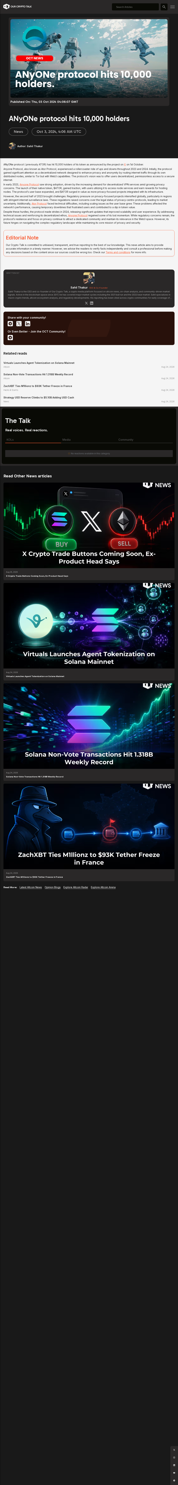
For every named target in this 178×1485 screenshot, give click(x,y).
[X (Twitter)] (86, 303)
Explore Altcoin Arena (103, 887)
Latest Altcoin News (31, 887)
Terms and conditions (118, 252)
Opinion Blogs (53, 887)
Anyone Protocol (29, 184)
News (18, 131)
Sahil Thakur (79, 287)
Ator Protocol (39, 203)
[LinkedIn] (91, 303)
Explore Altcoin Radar (75, 887)
